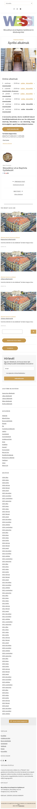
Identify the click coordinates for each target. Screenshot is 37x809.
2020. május (5, 664)
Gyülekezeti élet (7, 439)
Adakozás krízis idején (14, 340)
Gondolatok (5, 434)
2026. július (5, 477)
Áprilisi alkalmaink (7, 404)
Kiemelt (7, 237)
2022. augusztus (6, 593)
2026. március (6, 485)
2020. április (5, 666)
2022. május (5, 601)
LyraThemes (21, 806)
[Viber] (14, 136)
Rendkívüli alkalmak (7, 455)
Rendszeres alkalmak (18, 39)
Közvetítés (4, 751)
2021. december (6, 614)
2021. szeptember (7, 622)
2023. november (6, 553)
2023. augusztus (6, 561)
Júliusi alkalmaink (7, 279)
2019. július (5, 690)
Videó (3, 463)
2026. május (5, 480)
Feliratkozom (19, 378)
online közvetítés (27, 83)
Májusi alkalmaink (7, 401)
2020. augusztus (6, 656)
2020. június (5, 661)
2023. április (5, 572)
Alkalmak (3, 237)
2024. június (5, 535)
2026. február (6, 488)
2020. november (6, 648)
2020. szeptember (7, 653)
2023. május (5, 569)
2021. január (5, 643)
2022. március (6, 606)
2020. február (6, 672)
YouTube (5, 760)
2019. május (5, 695)
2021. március (6, 637)
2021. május (5, 632)
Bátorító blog (6, 418)
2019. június (5, 693)
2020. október (6, 651)
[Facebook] (3, 136)
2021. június (5, 630)
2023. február (6, 577)
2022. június (5, 598)
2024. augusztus (6, 530)
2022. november (6, 585)
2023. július (5, 564)
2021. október (6, 619)
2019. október (6, 682)
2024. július (5, 532)
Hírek (3, 442)
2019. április (5, 698)
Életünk (4, 423)
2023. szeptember (7, 559)
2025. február (6, 514)
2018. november (6, 711)
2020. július (5, 658)
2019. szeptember (7, 685)
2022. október (6, 588)
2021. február (6, 640)
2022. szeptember (7, 590)
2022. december (6, 582)
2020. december (6, 645)
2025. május (5, 509)
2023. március (6, 574)
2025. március (6, 511)
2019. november (6, 679)
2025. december (6, 493)
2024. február (6, 546)
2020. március (6, 669)
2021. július (5, 627)
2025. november (6, 496)
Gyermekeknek (6, 436)
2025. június (5, 506)
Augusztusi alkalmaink (8, 239)
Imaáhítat (4, 444)
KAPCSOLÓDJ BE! (13, 129)
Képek (2, 749)
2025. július (5, 504)
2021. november (6, 616)
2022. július (5, 595)
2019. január (5, 706)
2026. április (5, 483)
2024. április (5, 540)
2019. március (6, 700)
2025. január (5, 517)
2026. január (5, 490)
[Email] (20, 136)
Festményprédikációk (8, 429)
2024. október (6, 525)
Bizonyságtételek (7, 421)
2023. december (6, 551)
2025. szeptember (7, 498)
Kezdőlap (3, 736)
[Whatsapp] (12, 136)
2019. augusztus (6, 687)
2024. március (6, 543)
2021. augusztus (6, 624)
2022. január (5, 611)
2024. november (6, 522)
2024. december (6, 519)
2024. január (5, 548)
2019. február (6, 703)
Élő (3, 426)
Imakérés (10, 348)
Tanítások (5, 460)
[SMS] (17, 136)
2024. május (5, 538)
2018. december (6, 708)
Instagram (3, 760)
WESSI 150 (5, 465)
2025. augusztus (6, 501)
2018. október (6, 714)
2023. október (6, 556)
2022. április (5, 603)
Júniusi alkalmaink (7, 318)
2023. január (5, 580)
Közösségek (5, 450)
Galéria (4, 431)
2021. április (5, 635)
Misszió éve (5, 452)
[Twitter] (6, 136)
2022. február (6, 609)
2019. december (6, 677)
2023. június (5, 567)
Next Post (18, 192)
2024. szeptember (7, 527)
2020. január (5, 674)
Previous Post (19, 183)
